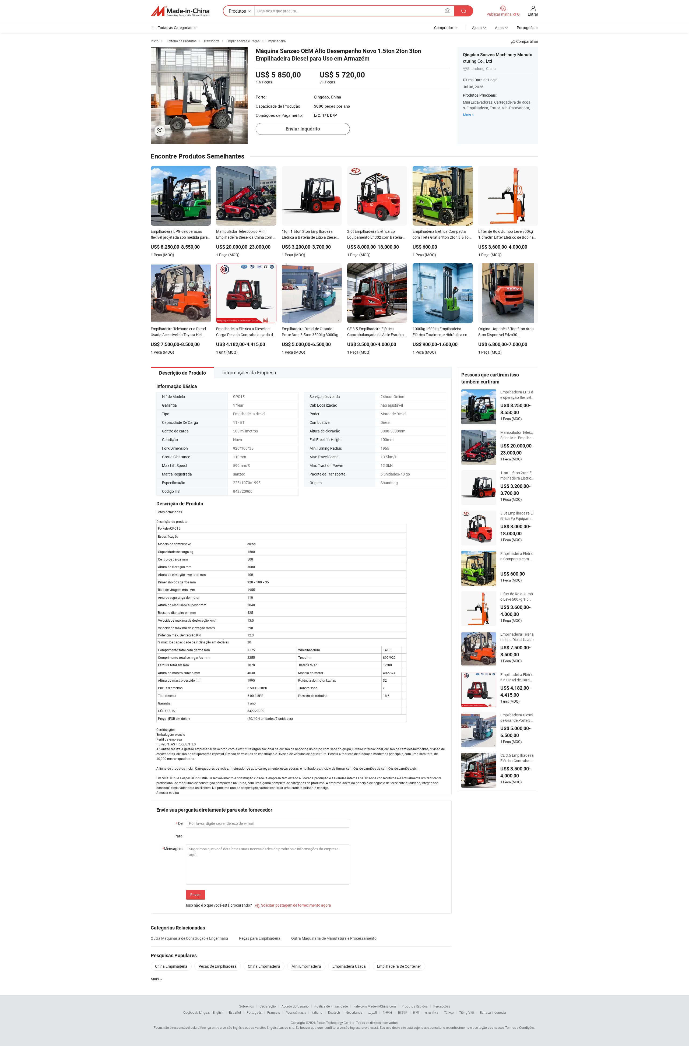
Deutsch (334, 1012)
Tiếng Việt (466, 1012)
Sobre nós (246, 1006)
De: (179, 823)
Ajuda (477, 27)
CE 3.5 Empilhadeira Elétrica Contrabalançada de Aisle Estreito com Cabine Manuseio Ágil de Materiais (517, 758)
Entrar (533, 14)
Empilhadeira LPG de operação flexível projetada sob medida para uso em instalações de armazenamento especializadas (517, 394)
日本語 (402, 1012)
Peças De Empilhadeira (218, 966)
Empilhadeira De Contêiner (399, 966)
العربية (372, 1012)
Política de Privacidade (331, 1006)
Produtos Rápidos (415, 1006)
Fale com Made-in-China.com (374, 1006)
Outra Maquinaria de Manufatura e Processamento (334, 938)
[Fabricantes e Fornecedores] (180, 11)
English (218, 1012)
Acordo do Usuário (295, 1006)
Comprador (443, 27)
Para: (178, 836)
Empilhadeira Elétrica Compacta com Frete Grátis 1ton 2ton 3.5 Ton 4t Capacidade (517, 556)
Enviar (195, 894)
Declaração (267, 1006)
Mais (467, 114)
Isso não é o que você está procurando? (219, 905)
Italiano (316, 1012)
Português (254, 1012)
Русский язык (296, 1012)
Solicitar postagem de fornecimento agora (293, 905)
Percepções (441, 1006)
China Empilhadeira (171, 966)
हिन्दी (416, 1012)
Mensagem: (172, 848)
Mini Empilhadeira (306, 966)
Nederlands (354, 1012)
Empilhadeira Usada (349, 966)
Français (273, 1012)
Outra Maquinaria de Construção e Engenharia (189, 938)
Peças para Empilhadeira (259, 938)
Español (235, 1012)
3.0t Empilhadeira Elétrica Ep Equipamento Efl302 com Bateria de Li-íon (516, 515)
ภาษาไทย (431, 1012)
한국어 (387, 1012)
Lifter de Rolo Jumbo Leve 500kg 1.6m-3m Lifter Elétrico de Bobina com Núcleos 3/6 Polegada (516, 596)
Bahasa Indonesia (493, 1012)
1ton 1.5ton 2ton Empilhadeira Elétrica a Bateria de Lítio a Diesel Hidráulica (516, 475)
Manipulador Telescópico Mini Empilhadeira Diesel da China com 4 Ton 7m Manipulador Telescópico (517, 435)
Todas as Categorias (175, 27)
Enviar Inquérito (303, 129)
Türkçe (449, 1012)
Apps (499, 27)
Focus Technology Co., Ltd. (336, 1022)
